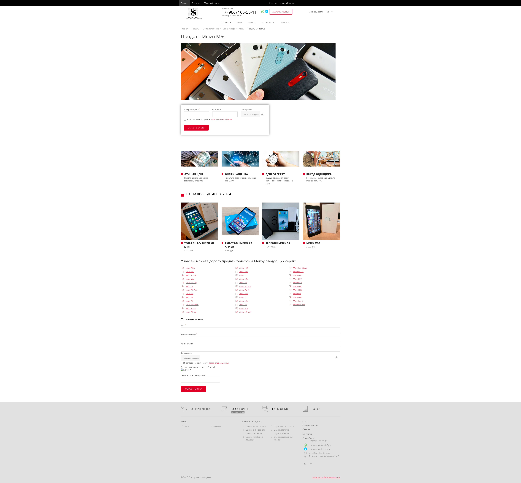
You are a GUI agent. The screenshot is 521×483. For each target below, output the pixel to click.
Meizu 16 (189, 301)
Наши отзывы (281, 408)
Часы (187, 426)
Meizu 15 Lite (191, 312)
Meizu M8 (189, 293)
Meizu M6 (243, 282)
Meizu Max (297, 275)
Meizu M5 (243, 304)
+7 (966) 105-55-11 (239, 12)
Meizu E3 (243, 275)
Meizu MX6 (297, 290)
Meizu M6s (243, 279)
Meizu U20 (297, 279)
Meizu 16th (243, 268)
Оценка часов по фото (284, 426)
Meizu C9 (189, 286)
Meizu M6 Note (245, 286)
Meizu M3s (297, 297)
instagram (328, 12)
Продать (184, 3)
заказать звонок (280, 11)
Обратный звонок (211, 3)
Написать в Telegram (319, 449)
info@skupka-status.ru (319, 452)
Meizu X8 (189, 297)
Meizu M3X (243, 308)
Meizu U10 (297, 282)
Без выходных (240, 408)
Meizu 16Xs (190, 268)
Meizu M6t (190, 279)
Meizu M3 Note (299, 304)
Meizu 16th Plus (192, 304)
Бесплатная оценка (251, 421)
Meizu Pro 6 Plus (300, 268)
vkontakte (332, 12)
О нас (239, 22)
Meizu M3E (297, 286)
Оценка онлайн (268, 22)
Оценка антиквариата (255, 430)
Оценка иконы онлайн (256, 426)
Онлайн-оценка (201, 408)
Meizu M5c (243, 293)
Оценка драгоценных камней (283, 438)
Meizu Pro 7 (244, 290)
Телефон (217, 426)
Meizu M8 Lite (191, 282)
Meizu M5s (243, 301)
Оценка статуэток (281, 430)
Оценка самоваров (254, 433)
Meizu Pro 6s (298, 271)
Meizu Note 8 (191, 308)
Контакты (285, 22)
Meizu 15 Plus (191, 290)
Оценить (196, 3)
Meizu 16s (190, 271)
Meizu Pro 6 (298, 301)
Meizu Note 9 (191, 275)
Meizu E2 (243, 297)
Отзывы (251, 22)
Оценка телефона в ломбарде (254, 438)
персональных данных (221, 119)
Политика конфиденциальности (326, 477)
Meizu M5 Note (245, 312)
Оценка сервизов (281, 433)
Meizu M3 (297, 293)
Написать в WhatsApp (320, 445)
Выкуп (184, 421)
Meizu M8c (243, 271)
